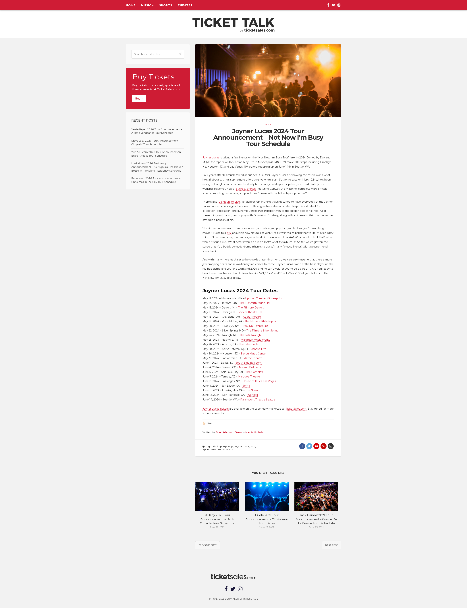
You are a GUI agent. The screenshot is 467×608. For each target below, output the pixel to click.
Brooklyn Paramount (255, 326)
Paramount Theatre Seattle (257, 399)
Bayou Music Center (254, 353)
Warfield (252, 394)
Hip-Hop (228, 446)
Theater (185, 5)
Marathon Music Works (255, 339)
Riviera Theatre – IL (251, 312)
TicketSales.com (296, 408)
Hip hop (217, 446)
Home (131, 5)
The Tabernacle (248, 344)
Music (146, 5)
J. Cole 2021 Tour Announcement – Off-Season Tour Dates (266, 519)
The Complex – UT (257, 372)
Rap (252, 446)
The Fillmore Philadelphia (261, 321)
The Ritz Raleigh (250, 335)
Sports (165, 5)
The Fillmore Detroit (251, 307)
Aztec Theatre (253, 358)
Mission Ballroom (250, 367)
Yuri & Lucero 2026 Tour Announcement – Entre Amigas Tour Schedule (157, 154)
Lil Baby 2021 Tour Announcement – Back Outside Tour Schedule (217, 519)
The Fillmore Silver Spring (262, 330)
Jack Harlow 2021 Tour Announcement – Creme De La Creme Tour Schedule (316, 519)
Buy (137, 98)
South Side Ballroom (249, 362)
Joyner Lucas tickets (215, 408)
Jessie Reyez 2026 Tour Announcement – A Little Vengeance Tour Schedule (156, 131)
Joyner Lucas (210, 157)
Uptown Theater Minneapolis (263, 298)
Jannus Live (258, 349)
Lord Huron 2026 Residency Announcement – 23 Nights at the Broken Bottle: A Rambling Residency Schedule (157, 167)
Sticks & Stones (246, 188)
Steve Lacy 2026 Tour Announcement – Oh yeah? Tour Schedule (155, 143)
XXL (229, 233)
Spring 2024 (209, 449)
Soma (246, 385)
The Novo (251, 390)
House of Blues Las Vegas (259, 381)
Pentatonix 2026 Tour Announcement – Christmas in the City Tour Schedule (155, 180)
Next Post (331, 545)
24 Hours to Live (229, 201)
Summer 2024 (226, 449)
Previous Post (207, 545)
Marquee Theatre (249, 376)
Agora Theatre (252, 316)
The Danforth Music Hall (255, 303)
